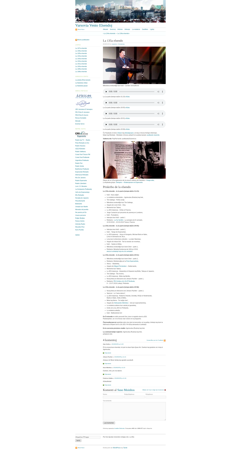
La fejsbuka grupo (81, 86)
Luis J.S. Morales (81, 186)
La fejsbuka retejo (81, 83)
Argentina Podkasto (82, 160)
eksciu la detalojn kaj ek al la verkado (119, 251)
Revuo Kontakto (80, 118)
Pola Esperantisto (132, 261)
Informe (120, 29)
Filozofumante (80, 201)
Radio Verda (79, 166)
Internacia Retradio (81, 175)
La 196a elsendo (81, 51)
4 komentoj (121, 44)
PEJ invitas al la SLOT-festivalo (124, 281)
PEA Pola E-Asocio (81, 115)
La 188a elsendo (81, 71)
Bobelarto (78, 204)
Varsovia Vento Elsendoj (93, 25)
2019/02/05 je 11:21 (120, 357)
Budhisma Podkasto (82, 169)
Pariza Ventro (79, 221)
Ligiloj (152, 29)
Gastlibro (145, 29)
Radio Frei (78, 163)
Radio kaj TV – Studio (82, 140)
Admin (77, 235)
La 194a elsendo (81, 56)
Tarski (125, 448)
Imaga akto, (150, 180)
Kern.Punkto (79, 230)
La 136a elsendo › (123, 33)
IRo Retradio (79, 195)
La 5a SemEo (118, 220)
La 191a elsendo (81, 64)
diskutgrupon (129, 133)
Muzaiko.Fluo (79, 227)
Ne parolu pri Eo (80, 212)
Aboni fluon (81, 29)
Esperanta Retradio (82, 172)
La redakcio (136, 29)
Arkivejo (127, 29)
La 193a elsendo (81, 59)
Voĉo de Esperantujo (82, 192)
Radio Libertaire (80, 183)
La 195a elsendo (81, 53)
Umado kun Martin (81, 207)
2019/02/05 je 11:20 (118, 344)
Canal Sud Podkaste (82, 157)
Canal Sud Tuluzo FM (82, 154)
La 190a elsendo (81, 66)
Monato (77, 121)
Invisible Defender (119, 428)
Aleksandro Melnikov (121, 303)
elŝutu (128, 97)
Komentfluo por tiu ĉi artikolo (155, 340)
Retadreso (149, 394)
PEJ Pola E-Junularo (82, 112)
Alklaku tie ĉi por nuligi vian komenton (153, 390)
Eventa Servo (79, 124)
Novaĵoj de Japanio (82, 198)
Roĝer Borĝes (80, 218)
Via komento (107, 401)
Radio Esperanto (81, 180)
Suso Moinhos (126, 390)
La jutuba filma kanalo (82, 80)
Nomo (105, 394)
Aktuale (105, 29)
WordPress (116, 448)
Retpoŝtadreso (129, 394)
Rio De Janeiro (80, 178)
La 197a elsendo (81, 48)
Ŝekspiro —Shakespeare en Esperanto (129, 182)
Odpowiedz (108, 353)
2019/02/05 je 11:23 (119, 367)
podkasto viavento (153, 135)
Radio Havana (80, 146)
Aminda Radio (80, 224)
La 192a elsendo (81, 61)
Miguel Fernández (120, 266)
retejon (119, 133)
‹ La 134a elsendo (109, 33)
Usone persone (80, 215)
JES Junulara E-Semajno (84, 109)
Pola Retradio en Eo (82, 143)
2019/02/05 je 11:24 (120, 378)
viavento (114, 44)
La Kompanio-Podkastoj (83, 189)
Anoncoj (113, 29)
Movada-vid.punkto (81, 209)
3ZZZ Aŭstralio (80, 149)
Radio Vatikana (80, 151)
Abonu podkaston (83, 40)
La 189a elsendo (81, 69)
